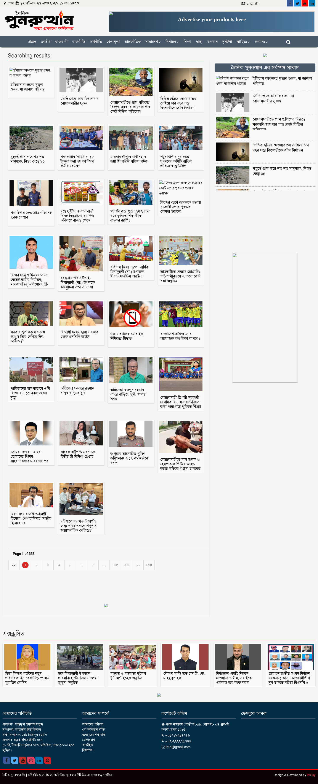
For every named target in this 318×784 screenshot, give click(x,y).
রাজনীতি (78, 41)
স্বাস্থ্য (199, 41)
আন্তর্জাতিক (132, 41)
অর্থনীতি (96, 41)
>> (138, 565)
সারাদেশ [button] (153, 41)
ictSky (311, 775)
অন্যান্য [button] (261, 41)
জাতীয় (46, 41)
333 (126, 565)
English (252, 3)
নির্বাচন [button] (172, 41)
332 (115, 565)
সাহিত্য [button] (243, 41)
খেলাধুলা (113, 41)
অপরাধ (212, 41)
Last (149, 565)
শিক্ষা (187, 41)
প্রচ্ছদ (32, 41)
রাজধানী (61, 41)
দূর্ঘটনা (227, 41)
